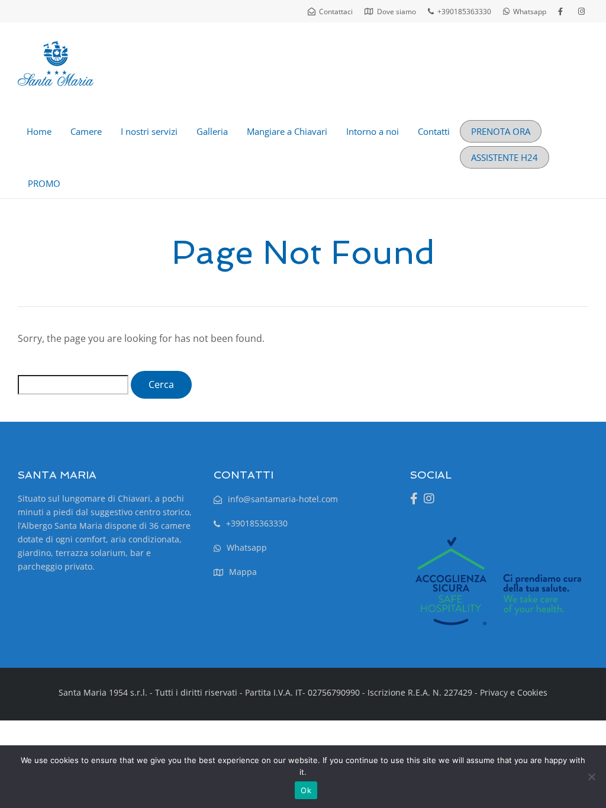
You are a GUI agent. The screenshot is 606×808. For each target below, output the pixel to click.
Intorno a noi (372, 131)
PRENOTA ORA (500, 131)
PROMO (44, 183)
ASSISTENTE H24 (504, 157)
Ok (306, 790)
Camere (86, 131)
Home (39, 131)
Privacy (494, 692)
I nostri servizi (149, 131)
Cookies (532, 692)
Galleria (212, 131)
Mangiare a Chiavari (287, 131)
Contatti (434, 131)
